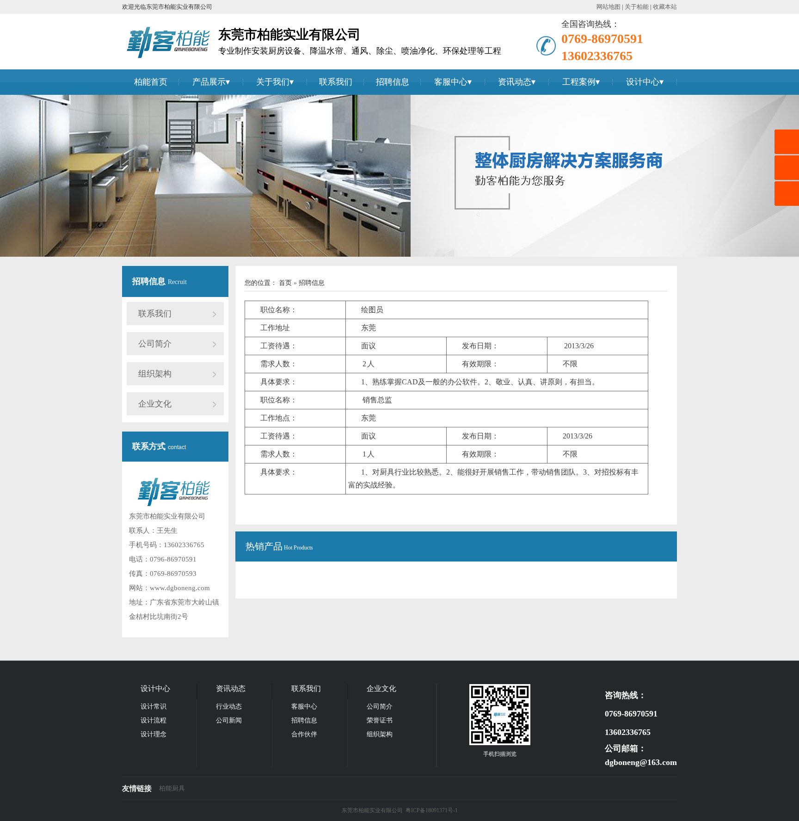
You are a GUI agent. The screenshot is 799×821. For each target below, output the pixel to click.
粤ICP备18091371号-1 (432, 810)
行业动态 (229, 706)
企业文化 (155, 403)
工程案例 (579, 81)
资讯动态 (514, 81)
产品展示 (209, 81)
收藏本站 (665, 6)
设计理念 (153, 734)
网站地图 (608, 6)
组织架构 (155, 373)
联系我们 (335, 81)
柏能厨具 (172, 788)
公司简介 (155, 343)
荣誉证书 (380, 720)
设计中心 (642, 81)
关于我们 (272, 81)
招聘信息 (392, 81)
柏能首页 (150, 81)
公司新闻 (229, 720)
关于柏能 (637, 6)
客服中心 (450, 81)
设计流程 (153, 720)
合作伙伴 (304, 734)
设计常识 (153, 706)
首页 (286, 282)
